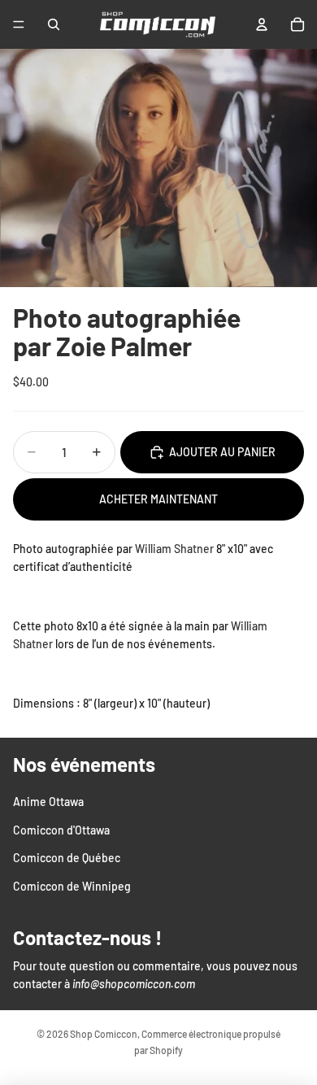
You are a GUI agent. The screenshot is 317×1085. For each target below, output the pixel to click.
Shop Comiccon (103, 1033)
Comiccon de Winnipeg (72, 885)
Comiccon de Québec (66, 858)
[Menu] (18, 24)
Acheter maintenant (158, 499)
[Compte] (262, 24)
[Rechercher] (54, 24)
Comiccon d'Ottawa (61, 829)
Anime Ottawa (48, 801)
